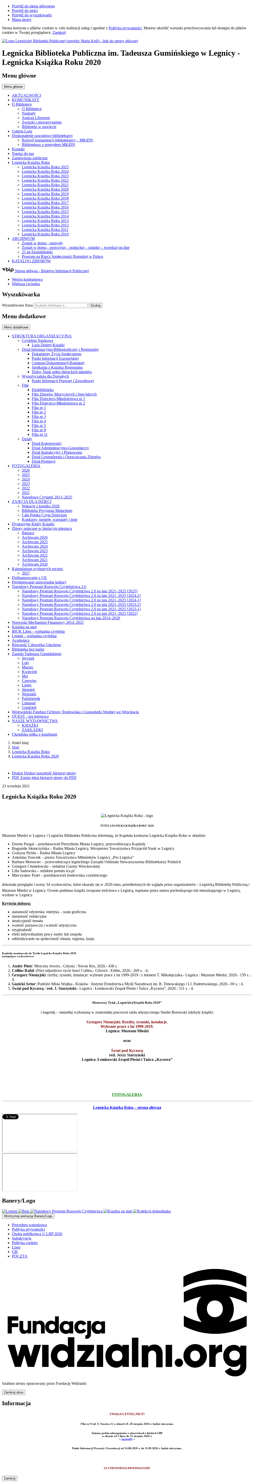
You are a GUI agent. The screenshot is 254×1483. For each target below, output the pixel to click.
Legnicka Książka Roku (31, 752)
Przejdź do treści (25, 10)
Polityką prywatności (125, 28)
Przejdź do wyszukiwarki (32, 15)
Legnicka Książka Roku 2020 (35, 756)
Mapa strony (22, 19)
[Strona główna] (127, 41)
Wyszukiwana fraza (17, 305)
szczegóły (127, 1439)
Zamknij (59, 32)
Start (15, 747)
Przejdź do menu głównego (33, 6)
